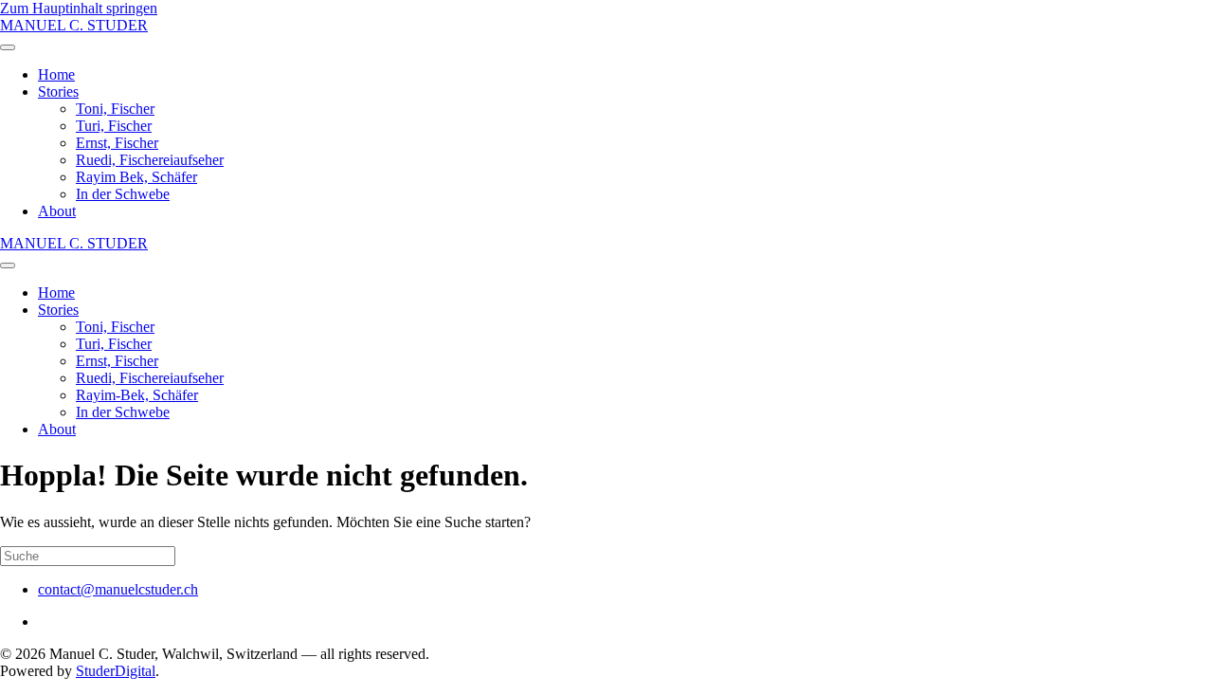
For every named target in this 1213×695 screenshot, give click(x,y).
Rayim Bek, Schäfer (136, 177)
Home (56, 74)
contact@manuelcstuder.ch (118, 589)
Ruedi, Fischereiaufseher (150, 160)
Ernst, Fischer (117, 143)
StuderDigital (115, 671)
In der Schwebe (123, 194)
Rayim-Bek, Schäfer (137, 395)
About (57, 211)
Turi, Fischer (114, 126)
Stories (58, 91)
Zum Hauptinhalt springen (78, 8)
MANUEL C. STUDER (74, 25)
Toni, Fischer (115, 109)
